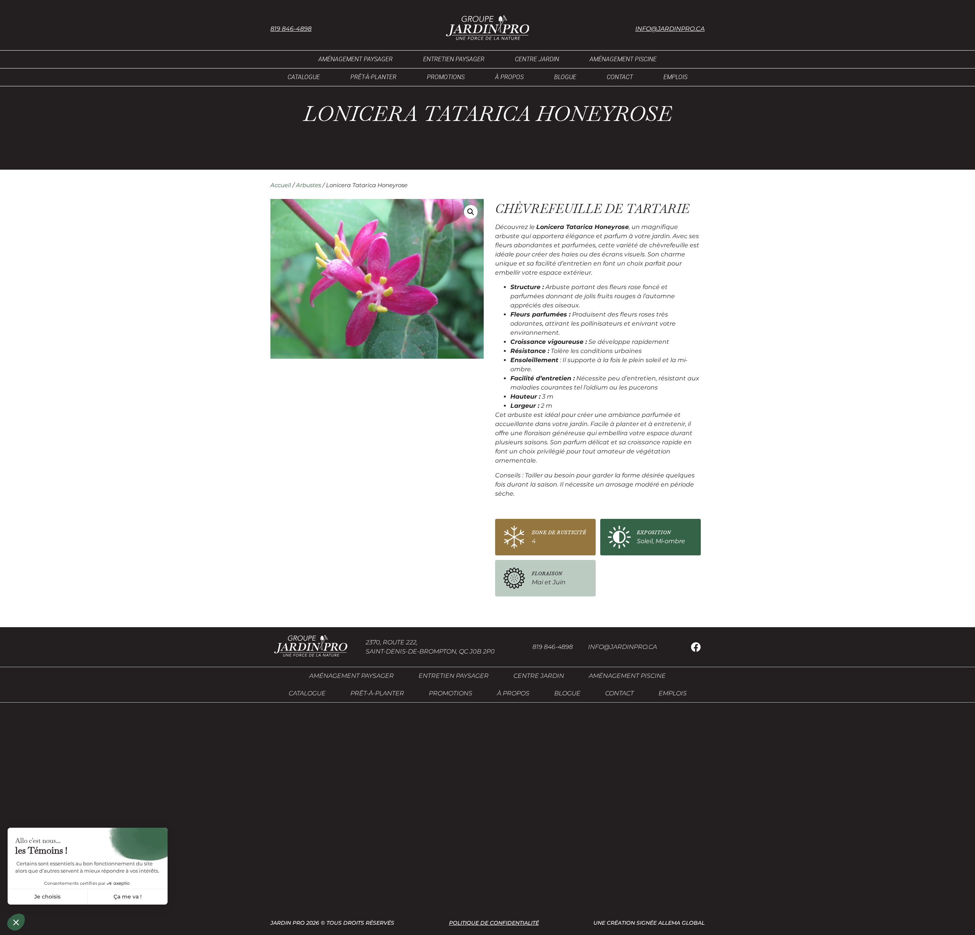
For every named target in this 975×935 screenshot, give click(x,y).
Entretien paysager (453, 59)
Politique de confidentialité (494, 922)
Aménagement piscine (623, 59)
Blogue (565, 77)
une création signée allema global (649, 922)
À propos (509, 77)
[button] (471, 212)
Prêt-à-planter (373, 77)
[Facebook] (696, 647)
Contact (620, 77)
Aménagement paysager (355, 59)
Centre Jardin (537, 59)
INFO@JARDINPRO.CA (622, 646)
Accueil (280, 185)
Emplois (675, 77)
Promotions (446, 77)
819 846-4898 (291, 28)
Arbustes (308, 185)
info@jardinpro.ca (670, 28)
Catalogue (304, 77)
